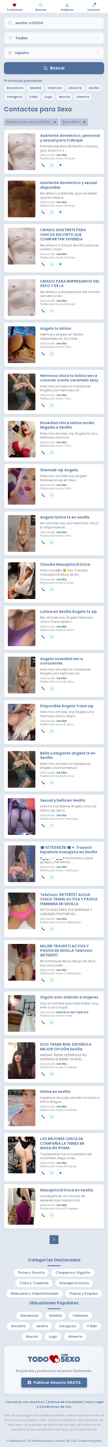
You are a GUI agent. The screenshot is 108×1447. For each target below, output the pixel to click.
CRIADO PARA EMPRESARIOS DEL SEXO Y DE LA (70, 283)
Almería (83, 97)
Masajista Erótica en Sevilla (66, 1190)
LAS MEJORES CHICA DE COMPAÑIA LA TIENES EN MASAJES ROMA (62, 1144)
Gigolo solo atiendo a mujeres (69, 997)
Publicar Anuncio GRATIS (57, 1382)
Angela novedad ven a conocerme (61, 661)
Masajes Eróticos (74, 1283)
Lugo (48, 97)
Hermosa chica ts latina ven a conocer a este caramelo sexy (69, 378)
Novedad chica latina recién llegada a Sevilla (67, 425)
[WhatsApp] (51, 165)
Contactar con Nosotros (25, 1402)
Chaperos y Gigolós (73, 1272)
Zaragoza (14, 97)
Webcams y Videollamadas (34, 1293)
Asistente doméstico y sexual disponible (68, 185)
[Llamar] (43, 165)
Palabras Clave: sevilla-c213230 (28, 122)
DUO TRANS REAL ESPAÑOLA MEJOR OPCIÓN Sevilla (65, 1046)
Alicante (75, 88)
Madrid (35, 88)
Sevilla (94, 88)
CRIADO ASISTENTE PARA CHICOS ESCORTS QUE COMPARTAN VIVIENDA (63, 235)
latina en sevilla (55, 1091)
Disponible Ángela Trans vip (67, 706)
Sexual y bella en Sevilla (62, 800)
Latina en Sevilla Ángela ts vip (68, 611)
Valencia (55, 88)
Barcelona (15, 88)
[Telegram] (60, 165)
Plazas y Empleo (83, 1293)
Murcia (64, 97)
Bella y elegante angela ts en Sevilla (67, 755)
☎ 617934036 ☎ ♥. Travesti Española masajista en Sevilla (68, 850)
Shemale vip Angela (59, 470)
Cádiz (33, 97)
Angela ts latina (55, 328)
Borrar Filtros (71, 122)
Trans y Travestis (33, 1283)
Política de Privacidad (65, 1402)
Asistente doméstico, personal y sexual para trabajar (70, 138)
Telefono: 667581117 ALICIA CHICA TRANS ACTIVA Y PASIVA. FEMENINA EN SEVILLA (69, 899)
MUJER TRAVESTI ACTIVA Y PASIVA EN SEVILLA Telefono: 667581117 (66, 951)
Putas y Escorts (31, 1272)
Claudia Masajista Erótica (65, 564)
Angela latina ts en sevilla (64, 517)
